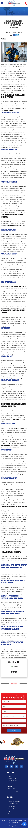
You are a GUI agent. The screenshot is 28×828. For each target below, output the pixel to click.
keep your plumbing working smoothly (11, 378)
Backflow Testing (12, 809)
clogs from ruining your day (15, 225)
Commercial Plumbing (14, 801)
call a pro (11, 354)
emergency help (5, 594)
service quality (19, 558)
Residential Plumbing (13, 804)
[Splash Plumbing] (14, 3)
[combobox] (14, 716)
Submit (14, 730)
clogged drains (10, 234)
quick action (19, 428)
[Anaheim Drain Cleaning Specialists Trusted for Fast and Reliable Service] (14, 52)
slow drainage (9, 363)
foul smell (22, 393)
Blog (4, 38)
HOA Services (11, 806)
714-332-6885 (11, 789)
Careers (10, 814)
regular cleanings (5, 445)
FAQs (9, 811)
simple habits (14, 513)
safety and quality (21, 160)
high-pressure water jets (17, 286)
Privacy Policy (16, 822)
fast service (4, 413)
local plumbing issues (7, 110)
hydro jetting (11, 86)
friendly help (15, 419)
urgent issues (6, 443)
